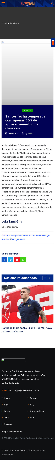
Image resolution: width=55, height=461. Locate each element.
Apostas (8, 424)
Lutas (7, 411)
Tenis (6, 417)
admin (30, 134)
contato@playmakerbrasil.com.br (23, 390)
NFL (32, 405)
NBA (6, 405)
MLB (32, 417)
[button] (44, 278)
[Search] (52, 3)
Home (4, 23)
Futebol (13, 23)
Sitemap (18, 431)
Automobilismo (37, 411)
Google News (8, 431)
